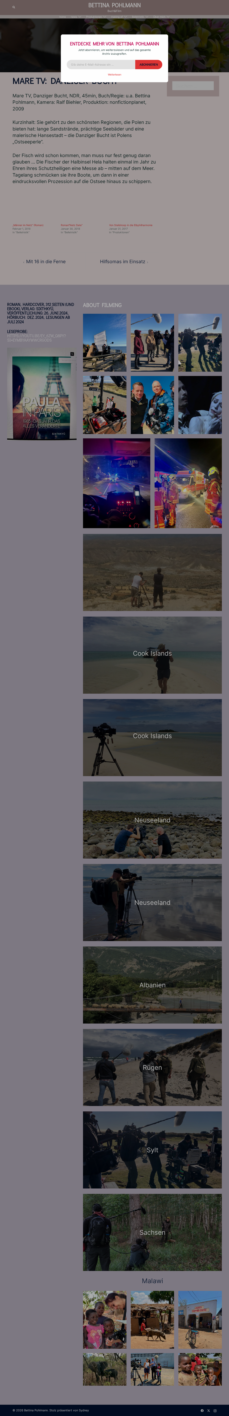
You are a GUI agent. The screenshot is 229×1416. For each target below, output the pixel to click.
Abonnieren (149, 64)
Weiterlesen (114, 74)
